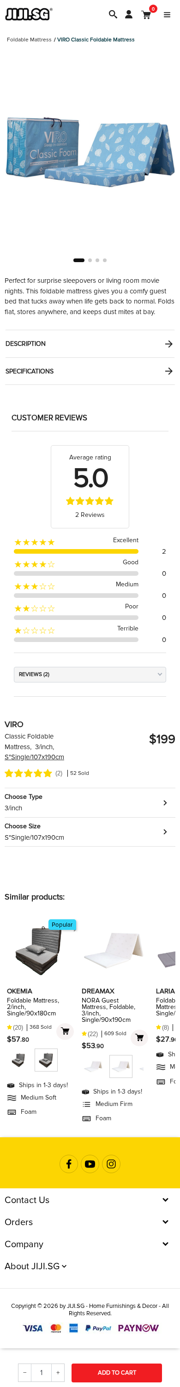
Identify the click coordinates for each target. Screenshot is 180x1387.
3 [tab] (97, 260)
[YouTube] (90, 1164)
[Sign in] (129, 14)
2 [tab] (90, 260)
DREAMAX (98, 991)
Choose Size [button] (23, 826)
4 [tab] (105, 260)
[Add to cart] (65, 1031)
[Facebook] (69, 1164)
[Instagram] (111, 1164)
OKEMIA (19, 991)
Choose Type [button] (23, 797)
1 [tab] (78, 260)
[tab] (90, 343)
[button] (90, 802)
